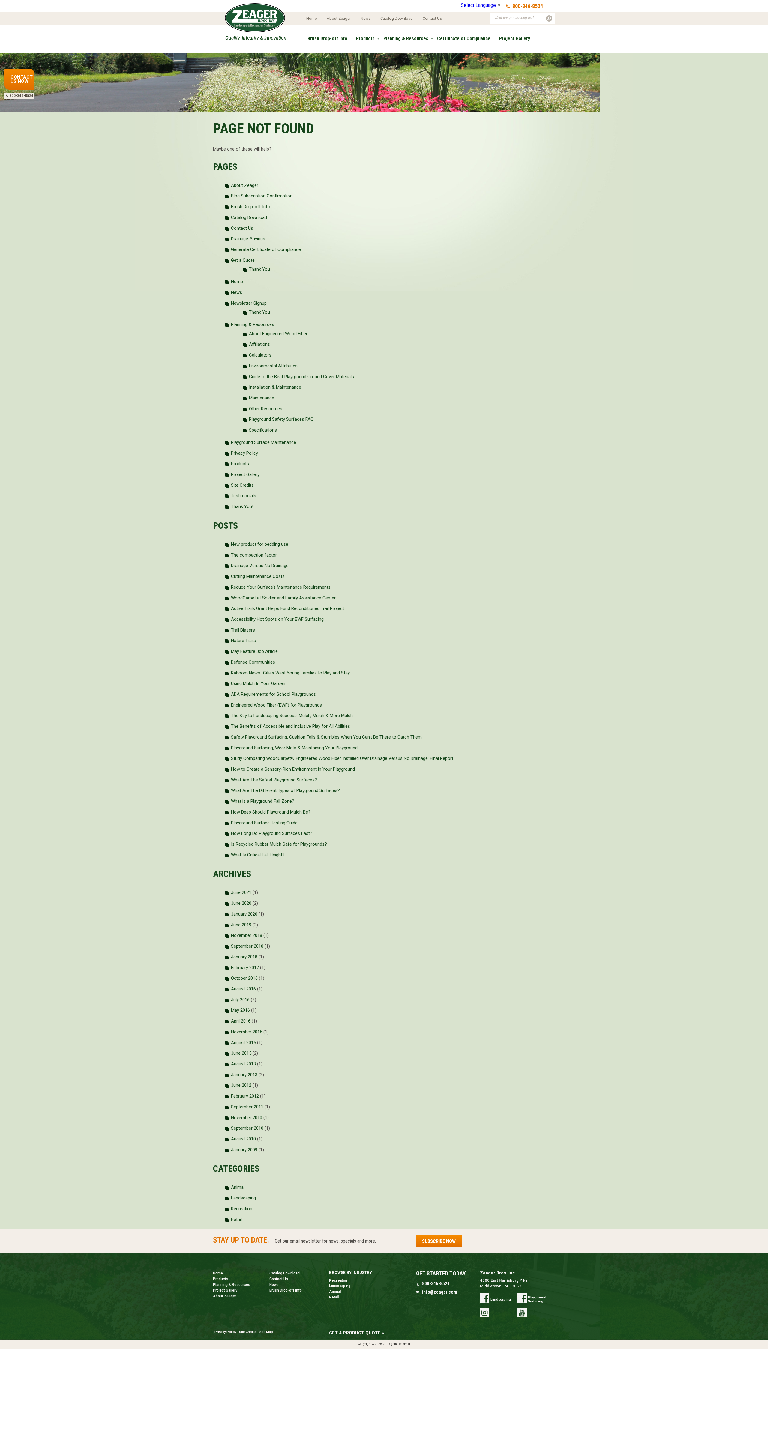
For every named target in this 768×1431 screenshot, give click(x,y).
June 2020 (241, 903)
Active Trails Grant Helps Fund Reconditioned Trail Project (287, 608)
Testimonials (243, 495)
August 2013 (243, 1064)
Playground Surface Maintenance (263, 442)
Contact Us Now (21, 79)
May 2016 (240, 1010)
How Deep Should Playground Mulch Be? (270, 812)
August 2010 (243, 1139)
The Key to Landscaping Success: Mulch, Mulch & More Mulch (292, 715)
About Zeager (339, 18)
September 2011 (247, 1107)
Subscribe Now (439, 1241)
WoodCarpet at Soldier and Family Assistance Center (283, 598)
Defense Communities (253, 662)
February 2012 (245, 1096)
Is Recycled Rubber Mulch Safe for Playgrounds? (279, 844)
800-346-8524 (527, 6)
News (365, 18)
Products (365, 38)
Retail (236, 1219)
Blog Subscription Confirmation (261, 196)
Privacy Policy (244, 453)
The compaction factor (254, 555)
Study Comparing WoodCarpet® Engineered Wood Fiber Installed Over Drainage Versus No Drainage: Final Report (342, 758)
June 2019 (241, 925)
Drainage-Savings (248, 238)
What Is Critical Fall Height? (258, 855)
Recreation (241, 1208)
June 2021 (241, 892)
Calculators (260, 355)
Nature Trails (243, 640)
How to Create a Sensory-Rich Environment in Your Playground (293, 769)
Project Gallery (514, 38)
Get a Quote (320, 59)
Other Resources (265, 408)
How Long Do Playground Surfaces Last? (271, 833)
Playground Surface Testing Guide (264, 823)
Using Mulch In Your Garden (258, 683)
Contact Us (432, 18)
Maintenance (261, 398)
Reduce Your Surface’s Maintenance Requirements (281, 587)
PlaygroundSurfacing (537, 1299)
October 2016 (244, 978)
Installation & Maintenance (275, 387)
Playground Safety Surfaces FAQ (281, 419)
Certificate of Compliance (463, 38)
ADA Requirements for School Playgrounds (273, 694)
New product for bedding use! (260, 544)
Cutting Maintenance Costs (258, 576)
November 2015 (246, 1032)
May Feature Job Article (254, 651)
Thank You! (242, 506)
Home (311, 18)
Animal (237, 1187)
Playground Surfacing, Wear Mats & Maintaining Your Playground (294, 748)
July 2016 (240, 999)
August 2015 (243, 1042)
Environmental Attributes (273, 366)
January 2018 (244, 957)
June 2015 (241, 1053)
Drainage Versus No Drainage (260, 565)
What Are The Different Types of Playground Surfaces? (285, 790)
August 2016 (243, 989)
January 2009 (244, 1149)
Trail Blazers (243, 630)
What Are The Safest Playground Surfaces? (274, 780)
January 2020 (244, 914)
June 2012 (241, 1085)
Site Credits (242, 485)
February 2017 (245, 967)
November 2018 (246, 935)
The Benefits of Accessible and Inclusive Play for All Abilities (290, 726)
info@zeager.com (439, 1292)
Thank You (259, 269)
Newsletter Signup (249, 303)
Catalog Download (396, 18)
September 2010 (247, 1128)
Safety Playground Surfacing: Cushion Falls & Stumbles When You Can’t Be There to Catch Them (326, 737)
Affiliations (259, 344)
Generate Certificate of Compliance (266, 249)
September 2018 (247, 946)
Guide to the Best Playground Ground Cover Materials (301, 376)
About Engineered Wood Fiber (278, 333)
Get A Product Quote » (356, 1333)
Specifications (263, 430)
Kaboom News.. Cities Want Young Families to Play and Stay (290, 673)
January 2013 (244, 1074)
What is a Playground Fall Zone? (262, 801)
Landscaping (243, 1198)
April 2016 (240, 1021)
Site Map (266, 1332)
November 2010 (246, 1117)
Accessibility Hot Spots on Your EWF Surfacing (277, 619)
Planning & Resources (405, 38)
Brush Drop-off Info (327, 38)
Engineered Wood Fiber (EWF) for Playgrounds (276, 705)
